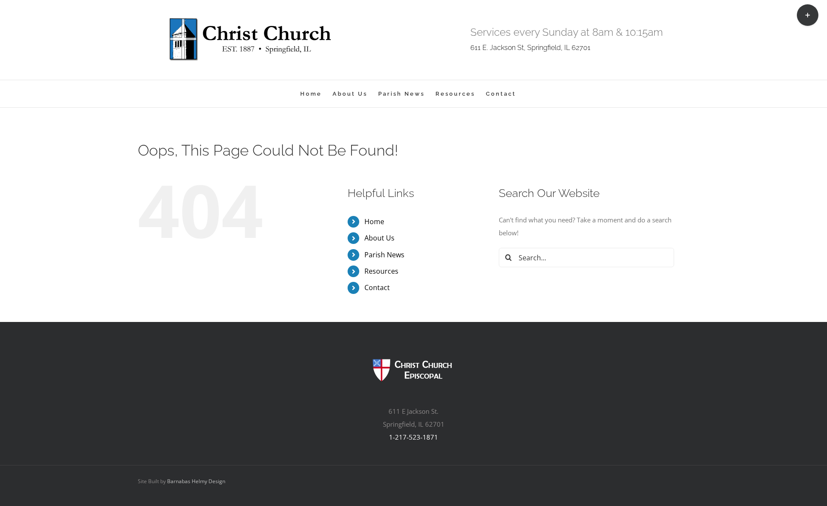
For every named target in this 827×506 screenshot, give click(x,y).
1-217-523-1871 (413, 437)
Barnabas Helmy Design (196, 481)
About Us (379, 238)
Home (374, 221)
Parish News (384, 254)
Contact (377, 287)
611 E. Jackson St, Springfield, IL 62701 (530, 48)
